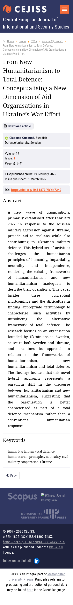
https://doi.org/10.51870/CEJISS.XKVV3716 (34, 542)
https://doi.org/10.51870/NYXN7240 (36, 190)
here (30, 590)
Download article (19, 126)
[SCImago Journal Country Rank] (55, 498)
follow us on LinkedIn (18, 561)
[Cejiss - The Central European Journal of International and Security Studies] (25, 9)
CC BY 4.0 (56, 547)
